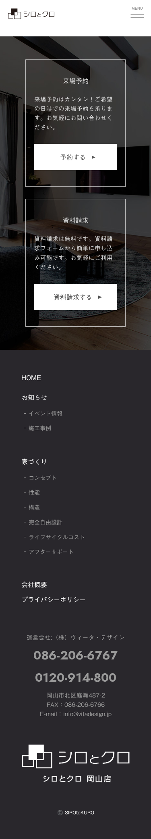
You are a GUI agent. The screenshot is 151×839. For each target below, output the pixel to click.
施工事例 (40, 428)
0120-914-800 (75, 677)
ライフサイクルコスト (57, 537)
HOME (31, 377)
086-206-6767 (75, 655)
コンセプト (43, 478)
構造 (34, 507)
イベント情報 (45, 413)
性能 (34, 492)
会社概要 (34, 584)
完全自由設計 (45, 522)
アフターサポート (51, 552)
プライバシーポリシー (53, 599)
